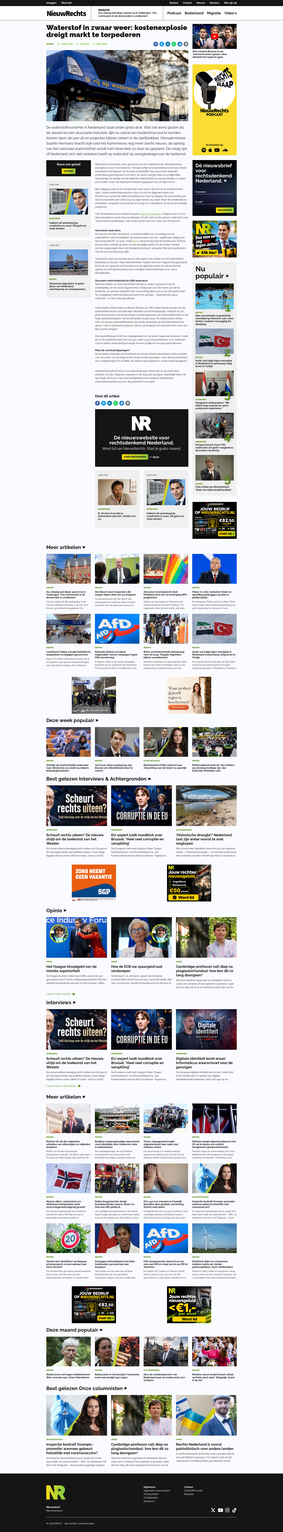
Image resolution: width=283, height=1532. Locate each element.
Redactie (189, 1494)
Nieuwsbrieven (54, 1510)
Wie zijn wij (230, 2)
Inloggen (51, 2)
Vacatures (149, 1501)
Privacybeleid (151, 1494)
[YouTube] (217, 150)
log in (156, 457)
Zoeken (174, 2)
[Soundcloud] (225, 150)
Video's (230, 13)
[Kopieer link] (186, 44)
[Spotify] (203, 150)
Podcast (174, 13)
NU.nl (136, 241)
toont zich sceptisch (151, 213)
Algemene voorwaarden (157, 1490)
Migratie (214, 13)
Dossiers (214, 2)
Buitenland (194, 13)
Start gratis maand (135, 457)
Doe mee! (68, 171)
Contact (187, 2)
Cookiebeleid (151, 1497)
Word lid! (66, 2)
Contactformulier (193, 1490)
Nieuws (201, 2)
